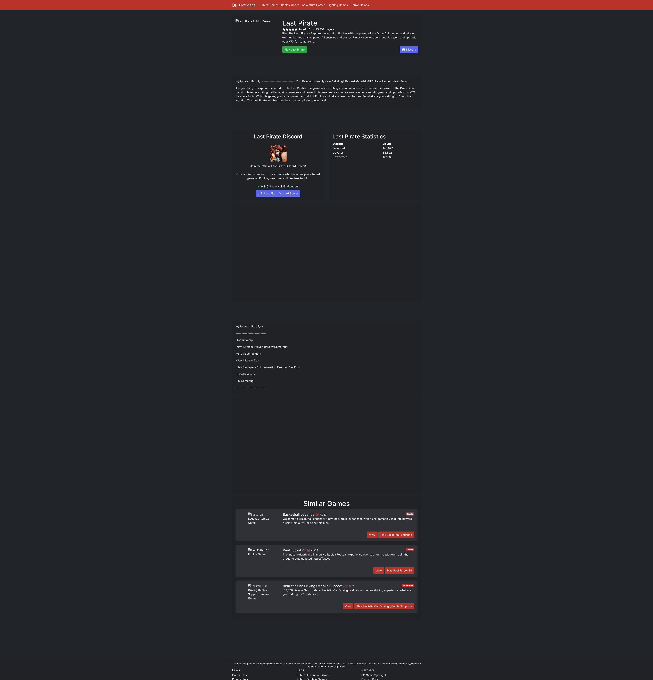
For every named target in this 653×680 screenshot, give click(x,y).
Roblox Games (269, 5)
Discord (411, 49)
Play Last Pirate (294, 49)
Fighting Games (338, 5)
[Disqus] (326, 447)
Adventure (408, 585)
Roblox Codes (290, 5)
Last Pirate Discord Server (288, 166)
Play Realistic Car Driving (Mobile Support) (384, 606)
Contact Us (239, 675)
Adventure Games (313, 5)
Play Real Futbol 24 (399, 570)
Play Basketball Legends (396, 534)
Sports (409, 514)
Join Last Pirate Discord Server (278, 193)
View (372, 534)
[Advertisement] (326, 65)
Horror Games (359, 5)
